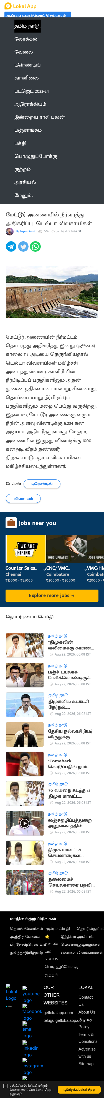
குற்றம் (51, 975)
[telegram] (12, 249)
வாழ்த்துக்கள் (89, 944)
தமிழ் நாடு (26, 26)
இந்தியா (68, 936)
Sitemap (85, 1064)
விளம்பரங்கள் (90, 952)
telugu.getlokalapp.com (64, 1020)
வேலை (32, 936)
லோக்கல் (34, 928)
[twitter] (24, 249)
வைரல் (68, 952)
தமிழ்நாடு (19, 953)
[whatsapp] (36, 249)
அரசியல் (85, 936)
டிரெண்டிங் (35, 944)
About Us (86, 1012)
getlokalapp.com (58, 1013)
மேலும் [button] (23, 195)
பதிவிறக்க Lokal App (79, 1090)
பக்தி (65, 928)
